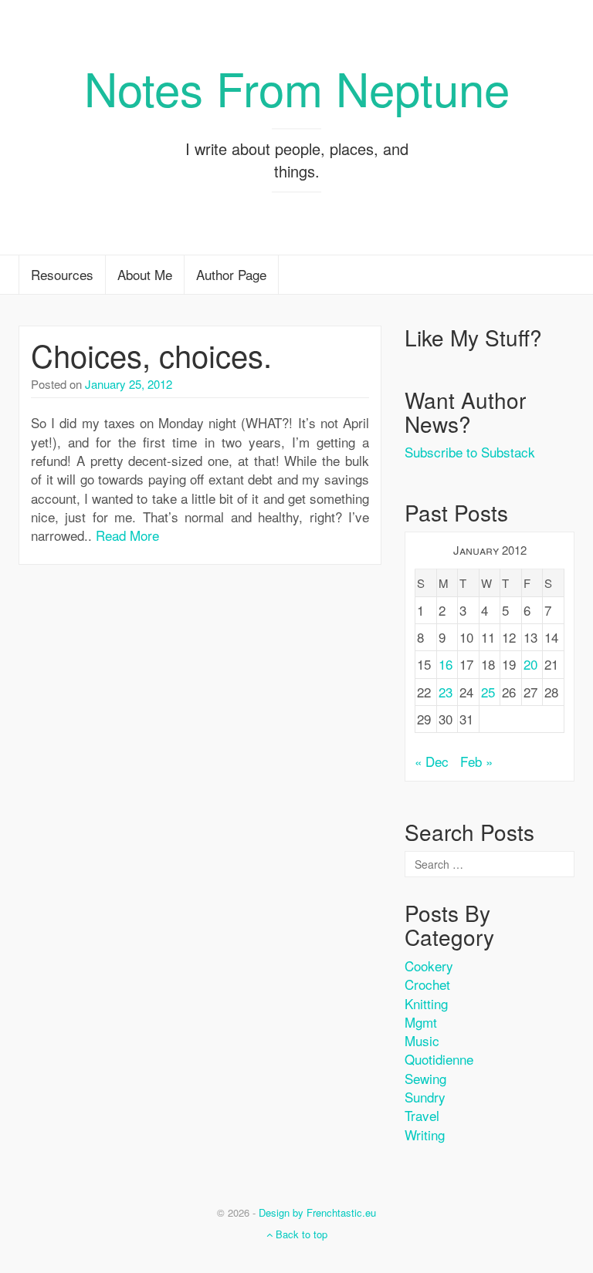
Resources (62, 274)
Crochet (427, 984)
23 (445, 691)
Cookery (429, 965)
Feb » (476, 761)
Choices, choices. (151, 354)
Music (422, 1040)
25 (488, 691)
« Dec (432, 761)
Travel (422, 1115)
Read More (127, 535)
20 (530, 664)
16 (445, 664)
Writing (425, 1134)
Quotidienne (439, 1059)
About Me (144, 274)
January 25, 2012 (128, 384)
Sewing (425, 1078)
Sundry (425, 1096)
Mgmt (421, 1022)
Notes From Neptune (297, 87)
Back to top (300, 1234)
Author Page (231, 274)
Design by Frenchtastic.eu (317, 1212)
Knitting (426, 1003)
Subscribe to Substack (470, 451)
